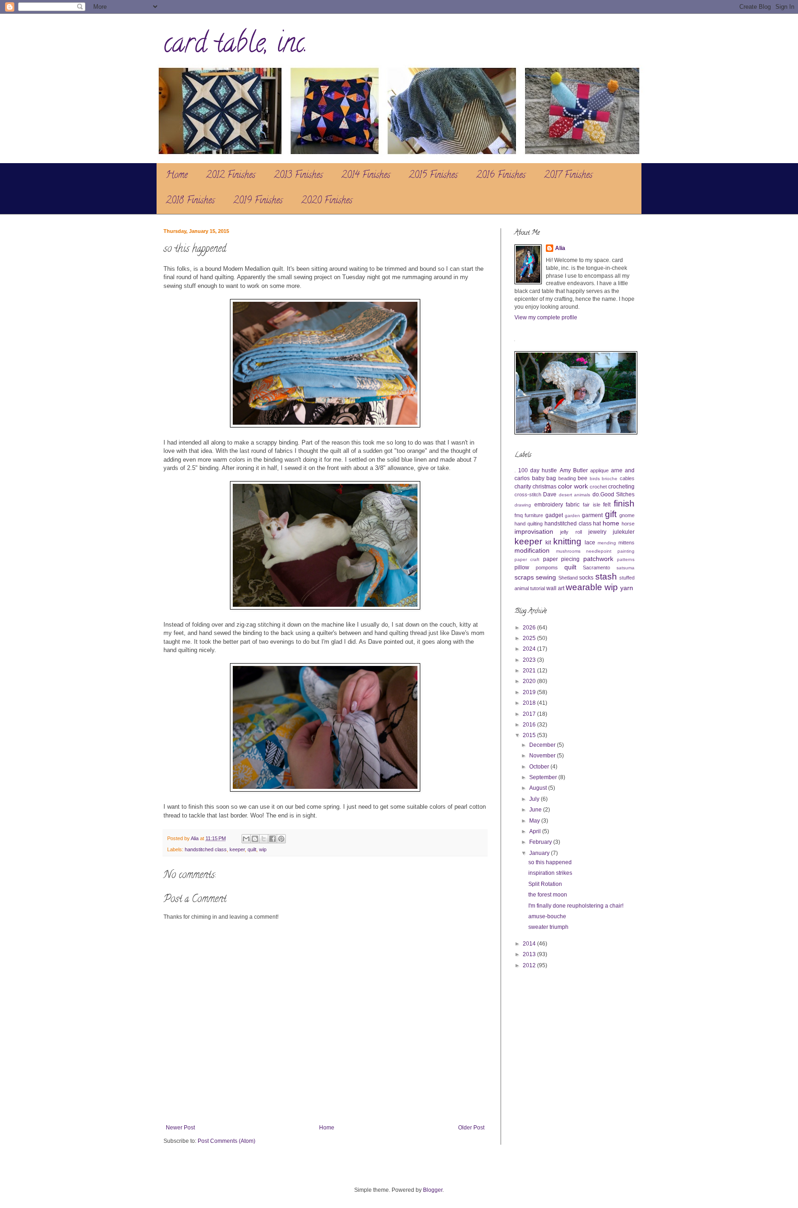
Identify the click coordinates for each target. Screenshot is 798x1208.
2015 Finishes (433, 176)
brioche (609, 478)
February (541, 842)
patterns (626, 559)
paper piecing (561, 559)
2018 (530, 703)
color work (573, 486)
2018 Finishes (190, 201)
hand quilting (528, 523)
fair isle (591, 504)
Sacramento (596, 567)
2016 (530, 724)
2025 (530, 638)
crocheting (621, 486)
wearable (584, 587)
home (611, 523)
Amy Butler (574, 470)
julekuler (624, 532)
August (538, 788)
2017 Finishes (568, 176)
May (535, 821)
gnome (627, 515)
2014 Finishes (365, 176)
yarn (626, 588)
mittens (626, 542)
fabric (573, 504)
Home (176, 176)
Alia (560, 248)
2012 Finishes (230, 176)
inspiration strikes (550, 873)
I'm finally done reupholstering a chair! (575, 906)
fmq (518, 515)
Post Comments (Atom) (226, 1141)
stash (606, 576)
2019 (530, 692)
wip (262, 849)
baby (538, 478)
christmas (544, 486)
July (535, 799)
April (535, 831)
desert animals (574, 494)
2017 (530, 714)
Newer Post (180, 1127)
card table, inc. (235, 45)
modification (532, 550)
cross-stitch (527, 494)
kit (548, 542)
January (540, 853)
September (543, 777)
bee (582, 478)
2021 (530, 670)
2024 (530, 649)
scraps (524, 577)
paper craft (526, 559)
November (543, 755)
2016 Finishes (501, 176)
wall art (555, 588)
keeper (237, 849)
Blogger (432, 1190)
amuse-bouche (547, 916)
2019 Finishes (258, 201)
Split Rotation (545, 884)
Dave (549, 494)
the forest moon (547, 894)
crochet (598, 486)
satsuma (626, 567)
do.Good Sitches (613, 494)
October (539, 766)
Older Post (471, 1127)
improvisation (533, 531)
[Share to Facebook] (272, 838)
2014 (530, 943)
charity (522, 486)
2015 (530, 735)
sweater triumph (548, 927)
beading (567, 478)
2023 (530, 660)
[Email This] (246, 838)
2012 (530, 965)
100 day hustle (537, 470)
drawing (522, 504)
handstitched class (206, 849)
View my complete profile (545, 317)
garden (572, 515)
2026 (530, 627)
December (543, 745)
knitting (567, 541)
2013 (530, 954)
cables (627, 478)
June (536, 809)
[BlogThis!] (255, 838)
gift (611, 514)
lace (590, 542)
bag (551, 478)
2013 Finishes (298, 176)
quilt (252, 849)
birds (595, 478)
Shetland (568, 577)
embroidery (548, 504)
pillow (521, 567)
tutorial (537, 588)
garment (592, 515)
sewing (546, 577)
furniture (534, 515)
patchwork (598, 558)
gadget (554, 515)
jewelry (597, 532)
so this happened (550, 862)
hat (597, 523)
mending (607, 542)
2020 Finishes (326, 201)
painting (626, 551)
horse (628, 523)
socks (586, 577)
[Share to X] (263, 838)
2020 (530, 681)
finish (624, 503)
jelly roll (570, 532)
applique (599, 470)
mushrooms (568, 551)
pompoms (547, 567)
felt (607, 504)
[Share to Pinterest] (281, 838)
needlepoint (598, 551)
